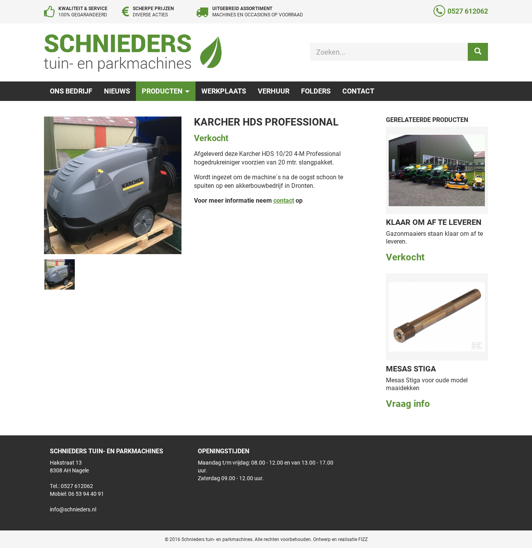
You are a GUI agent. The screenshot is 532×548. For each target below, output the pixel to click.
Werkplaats (223, 90)
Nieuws (117, 90)
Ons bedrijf (71, 90)
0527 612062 (467, 11)
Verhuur (273, 90)
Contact (358, 90)
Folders (316, 90)
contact (283, 200)
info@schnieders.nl (73, 509)
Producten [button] (163, 90)
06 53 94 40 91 (86, 493)
